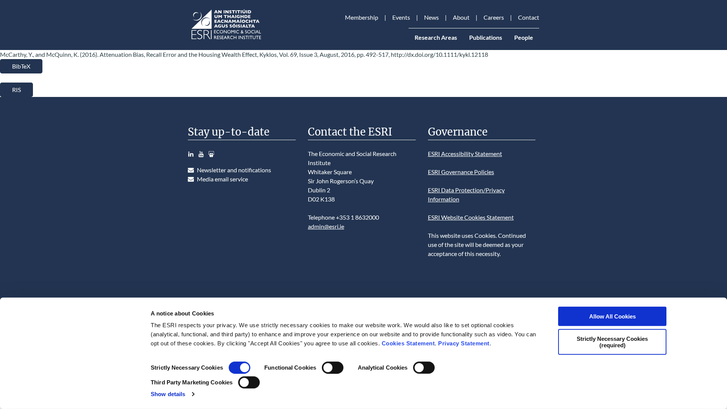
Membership (361, 17)
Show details (168, 394)
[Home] (226, 39)
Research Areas (436, 37)
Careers (494, 17)
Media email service (222, 179)
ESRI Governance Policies (461, 171)
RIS (16, 89)
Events (401, 17)
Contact (528, 17)
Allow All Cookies (612, 316)
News (431, 17)
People (523, 37)
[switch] (332, 368)
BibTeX (21, 66)
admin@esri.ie (326, 226)
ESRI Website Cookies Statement (471, 217)
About (461, 17)
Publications (485, 37)
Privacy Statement (464, 343)
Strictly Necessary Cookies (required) (612, 341)
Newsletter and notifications (234, 169)
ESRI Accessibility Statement (465, 153)
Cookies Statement (408, 343)
